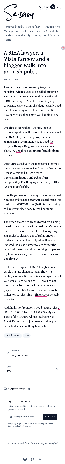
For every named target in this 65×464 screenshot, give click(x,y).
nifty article (46, 132)
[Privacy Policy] (40, 459)
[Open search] (40, 6)
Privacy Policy (38, 424)
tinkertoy (41, 294)
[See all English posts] (63, 48)
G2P (18, 150)
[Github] (32, 459)
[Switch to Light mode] (52, 6)
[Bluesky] (25, 459)
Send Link (50, 416)
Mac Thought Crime (44, 267)
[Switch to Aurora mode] (47, 6)
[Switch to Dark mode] (58, 6)
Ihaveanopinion (14, 132)
